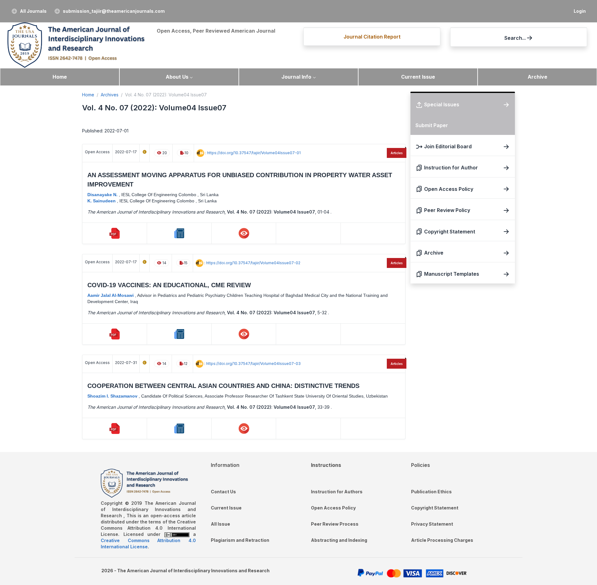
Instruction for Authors (337, 491)
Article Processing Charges (442, 540)
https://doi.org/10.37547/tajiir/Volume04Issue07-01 (254, 152)
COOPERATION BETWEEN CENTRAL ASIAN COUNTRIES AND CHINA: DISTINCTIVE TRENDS (223, 385)
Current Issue (418, 77)
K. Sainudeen (102, 200)
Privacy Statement (432, 524)
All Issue (220, 524)
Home (60, 77)
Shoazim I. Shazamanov (113, 396)
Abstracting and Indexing (339, 540)
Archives (109, 94)
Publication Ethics (431, 491)
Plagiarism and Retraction (240, 540)
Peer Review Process (335, 524)
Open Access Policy (333, 507)
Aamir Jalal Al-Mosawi (111, 295)
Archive (537, 77)
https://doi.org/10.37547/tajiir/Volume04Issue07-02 (253, 262)
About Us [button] (177, 77)
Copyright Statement (434, 507)
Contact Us (223, 491)
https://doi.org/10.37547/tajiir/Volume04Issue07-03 (253, 363)
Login (580, 11)
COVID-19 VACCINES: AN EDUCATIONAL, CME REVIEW (169, 285)
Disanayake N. (103, 194)
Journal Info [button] (296, 77)
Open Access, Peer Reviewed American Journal (216, 31)
